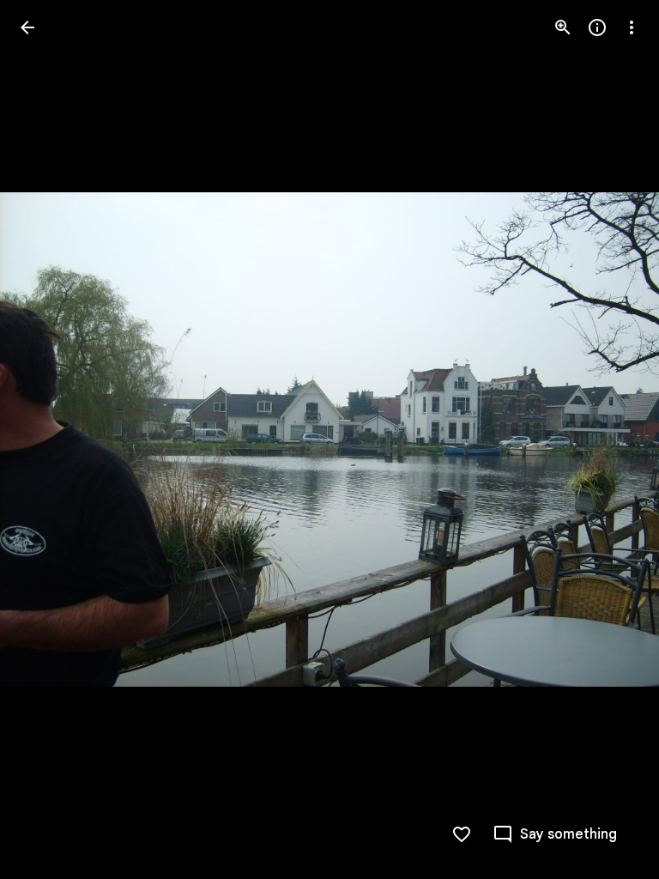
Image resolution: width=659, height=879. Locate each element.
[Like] (461, 834)
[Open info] (597, 27)
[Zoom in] (563, 27)
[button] (48, 439)
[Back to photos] (27, 27)
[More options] (631, 27)
